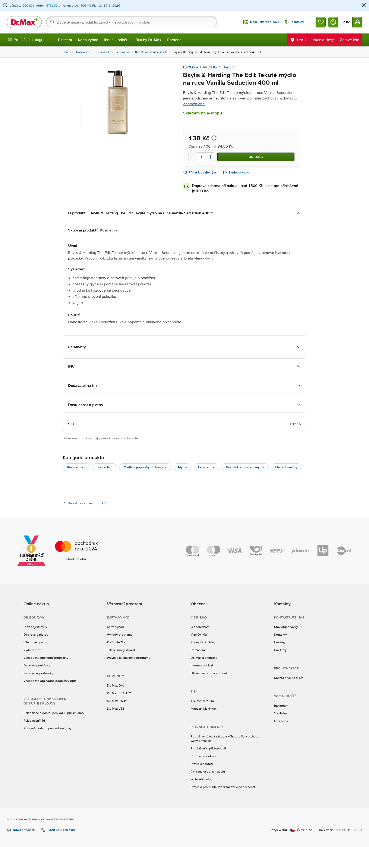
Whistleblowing (201, 779)
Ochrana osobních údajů (208, 771)
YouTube (280, 713)
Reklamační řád (34, 720)
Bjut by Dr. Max (148, 39)
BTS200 (52, 5)
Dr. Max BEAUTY (119, 693)
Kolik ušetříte (116, 642)
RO (355, 830)
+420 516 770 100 (61, 830)
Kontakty (280, 634)
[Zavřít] (363, 5)
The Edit (229, 67)
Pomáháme (198, 650)
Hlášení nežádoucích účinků (210, 673)
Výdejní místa (32, 650)
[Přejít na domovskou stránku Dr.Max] (24, 22)
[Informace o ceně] (214, 138)
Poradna (174, 39)
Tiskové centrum (202, 701)
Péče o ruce (206, 467)
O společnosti (200, 627)
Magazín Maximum (204, 708)
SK (344, 830)
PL (349, 830)
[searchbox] (131, 22)
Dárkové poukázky (36, 665)
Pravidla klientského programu (128, 657)
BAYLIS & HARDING (200, 67)
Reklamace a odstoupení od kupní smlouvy (53, 713)
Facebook (281, 721)
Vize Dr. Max (199, 634)
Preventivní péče (202, 642)
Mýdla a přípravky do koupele (145, 467)
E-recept (65, 39)
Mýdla (182, 467)
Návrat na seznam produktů (87, 503)
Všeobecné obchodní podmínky (45, 657)
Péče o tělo (105, 467)
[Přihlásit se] (333, 22)
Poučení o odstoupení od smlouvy (47, 728)
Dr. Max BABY (117, 701)
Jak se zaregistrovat (121, 650)
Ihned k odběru (117, 39)
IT (361, 830)
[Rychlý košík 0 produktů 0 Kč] (357, 22)
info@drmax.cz (24, 830)
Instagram (281, 705)
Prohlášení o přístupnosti (208, 748)
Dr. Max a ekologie (204, 657)
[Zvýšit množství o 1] (210, 157)
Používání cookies (203, 756)
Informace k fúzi (202, 665)
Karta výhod (88, 39)
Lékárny (279, 642)
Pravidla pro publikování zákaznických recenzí (223, 787)
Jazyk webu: (279, 830)
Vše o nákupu (33, 642)
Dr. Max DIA (115, 685)
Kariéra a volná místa (288, 677)
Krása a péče (76, 467)
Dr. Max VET (115, 708)
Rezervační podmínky (38, 673)
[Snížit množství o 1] (192, 157)
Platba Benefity (286, 467)
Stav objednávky (35, 627)
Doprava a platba (35, 634)
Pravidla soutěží (202, 763)
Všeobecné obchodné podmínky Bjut (49, 680)
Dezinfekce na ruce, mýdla (245, 467)
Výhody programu (119, 634)
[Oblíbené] (321, 22)
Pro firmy (280, 650)
